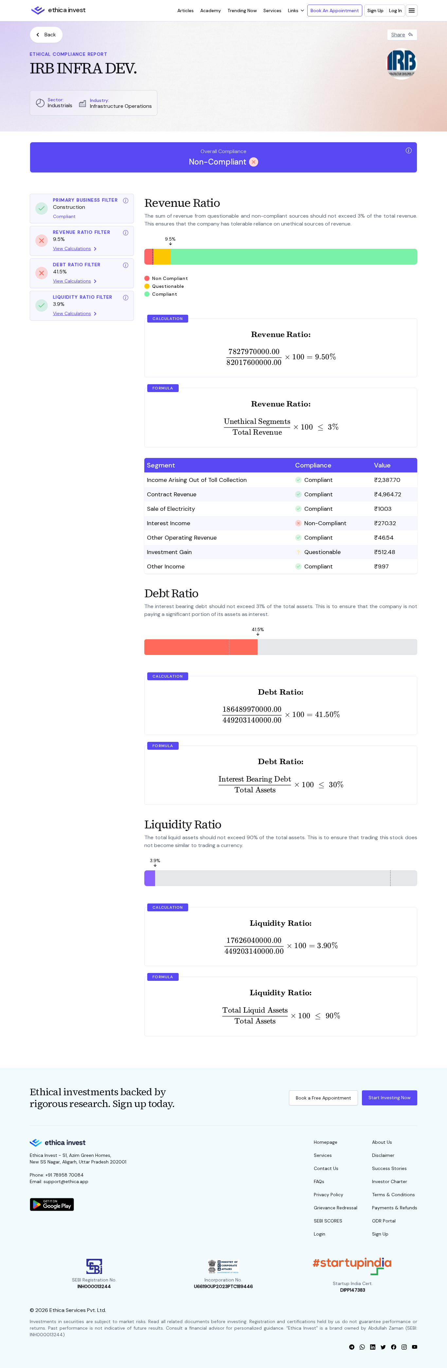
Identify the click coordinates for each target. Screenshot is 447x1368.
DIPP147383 (352, 1290)
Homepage (325, 1142)
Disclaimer (383, 1155)
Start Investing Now (389, 1097)
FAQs (319, 1181)
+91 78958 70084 (64, 1175)
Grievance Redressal (335, 1208)
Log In (395, 10)
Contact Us (326, 1168)
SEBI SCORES (328, 1221)
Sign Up (375, 10)
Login (319, 1234)
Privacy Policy (328, 1195)
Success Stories (389, 1168)
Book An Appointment (335, 10)
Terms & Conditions (393, 1195)
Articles (185, 10)
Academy (210, 10)
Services (272, 10)
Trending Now (242, 10)
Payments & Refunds (394, 1208)
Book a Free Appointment (323, 1098)
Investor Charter (389, 1181)
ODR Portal (384, 1221)
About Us (382, 1142)
